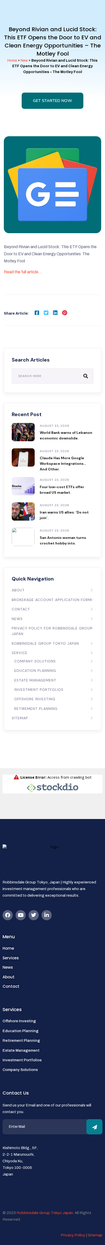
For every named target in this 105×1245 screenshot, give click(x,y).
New (24, 60)
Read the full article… (23, 272)
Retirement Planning (36, 708)
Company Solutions (35, 661)
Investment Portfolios (38, 689)
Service (20, 653)
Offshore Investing (34, 699)
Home (12, 60)
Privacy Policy (73, 1235)
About (18, 590)
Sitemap (20, 718)
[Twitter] (34, 915)
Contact (21, 609)
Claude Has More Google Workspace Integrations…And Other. (63, 463)
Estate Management (35, 680)
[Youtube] (21, 915)
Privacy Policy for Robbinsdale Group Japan (52, 631)
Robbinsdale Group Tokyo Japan (45, 643)
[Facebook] (8, 915)
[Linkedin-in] (47, 915)
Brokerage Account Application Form (51, 600)
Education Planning (35, 670)
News (17, 619)
